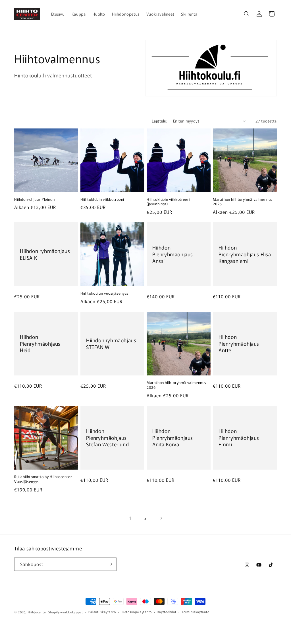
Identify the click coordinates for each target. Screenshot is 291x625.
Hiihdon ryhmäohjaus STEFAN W (111, 343)
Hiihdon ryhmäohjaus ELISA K (45, 254)
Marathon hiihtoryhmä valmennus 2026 (176, 385)
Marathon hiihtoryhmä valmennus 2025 (243, 202)
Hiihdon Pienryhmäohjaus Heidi (40, 344)
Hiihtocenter (37, 612)
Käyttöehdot (166, 611)
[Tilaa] (110, 564)
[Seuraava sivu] (161, 518)
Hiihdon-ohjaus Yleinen (34, 199)
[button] (246, 14)
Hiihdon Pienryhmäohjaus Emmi (239, 437)
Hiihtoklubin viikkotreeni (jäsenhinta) (168, 202)
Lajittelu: (159, 121)
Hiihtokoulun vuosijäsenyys (104, 293)
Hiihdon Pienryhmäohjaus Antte (239, 344)
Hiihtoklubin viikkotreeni (102, 199)
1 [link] (130, 517)
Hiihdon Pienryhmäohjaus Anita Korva (172, 437)
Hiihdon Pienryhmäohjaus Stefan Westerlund (107, 437)
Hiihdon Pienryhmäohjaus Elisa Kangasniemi (245, 254)
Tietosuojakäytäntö (136, 611)
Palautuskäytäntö (102, 611)
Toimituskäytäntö (195, 611)
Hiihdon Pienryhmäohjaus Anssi (172, 254)
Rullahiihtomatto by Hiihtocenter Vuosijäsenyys (43, 479)
